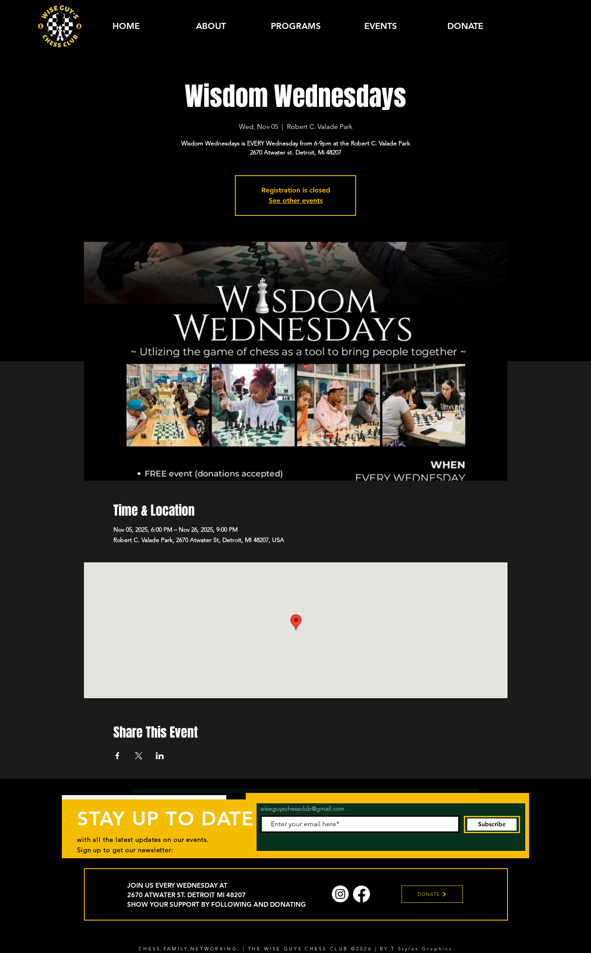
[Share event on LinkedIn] (160, 755)
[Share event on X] (139, 755)
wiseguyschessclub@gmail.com (302, 808)
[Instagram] (340, 894)
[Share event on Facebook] (117, 755)
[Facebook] (361, 894)
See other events (296, 200)
